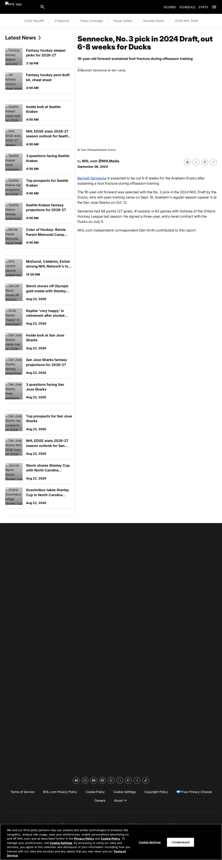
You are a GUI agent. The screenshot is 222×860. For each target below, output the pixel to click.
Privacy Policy (84, 838)
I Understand (180, 842)
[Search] (42, 7)
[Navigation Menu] (214, 7)
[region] (111, 842)
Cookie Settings (61, 843)
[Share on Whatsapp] (187, 162)
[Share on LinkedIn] (204, 162)
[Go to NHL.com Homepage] (20, 7)
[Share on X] (196, 162)
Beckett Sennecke (91, 178)
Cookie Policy (110, 838)
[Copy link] (213, 162)
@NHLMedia (108, 161)
